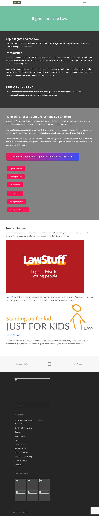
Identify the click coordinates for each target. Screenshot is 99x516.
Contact (18, 432)
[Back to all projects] (49, 363)
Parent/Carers (20, 448)
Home (17, 440)
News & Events (21, 460)
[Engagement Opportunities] (20, 484)
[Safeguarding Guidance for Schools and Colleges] (20, 495)
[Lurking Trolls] (44, 495)
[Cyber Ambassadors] (44, 484)
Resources (19, 465)
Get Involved (20, 436)
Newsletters (20, 444)
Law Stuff (9, 297)
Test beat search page (24, 456)
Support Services (21, 452)
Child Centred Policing (23, 428)
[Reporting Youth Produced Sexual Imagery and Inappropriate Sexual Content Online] (32, 495)
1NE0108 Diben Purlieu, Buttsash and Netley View (29, 422)
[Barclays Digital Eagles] (32, 484)
